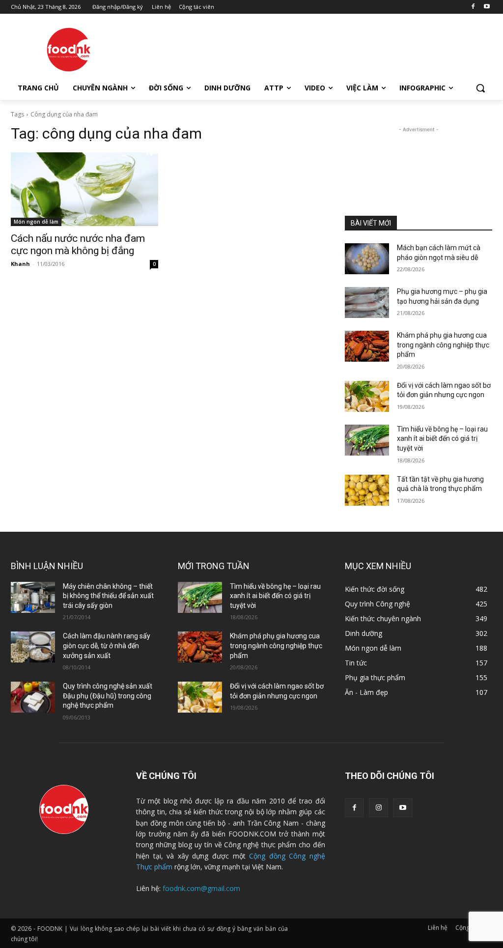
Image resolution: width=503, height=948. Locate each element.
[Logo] (68, 50)
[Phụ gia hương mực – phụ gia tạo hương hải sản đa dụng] (367, 302)
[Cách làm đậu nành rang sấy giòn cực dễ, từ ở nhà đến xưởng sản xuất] (33, 647)
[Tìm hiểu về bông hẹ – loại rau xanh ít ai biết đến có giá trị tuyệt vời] (367, 440)
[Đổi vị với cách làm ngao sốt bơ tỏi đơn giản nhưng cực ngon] (367, 396)
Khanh (20, 263)
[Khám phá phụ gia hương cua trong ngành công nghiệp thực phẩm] (367, 346)
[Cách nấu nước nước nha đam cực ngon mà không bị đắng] (84, 189)
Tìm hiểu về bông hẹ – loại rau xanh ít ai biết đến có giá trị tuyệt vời (442, 438)
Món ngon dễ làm (36, 221)
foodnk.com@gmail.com (201, 888)
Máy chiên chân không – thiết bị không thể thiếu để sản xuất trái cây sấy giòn (108, 595)
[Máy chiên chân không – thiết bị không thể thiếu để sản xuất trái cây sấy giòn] (33, 597)
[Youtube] (486, 7)
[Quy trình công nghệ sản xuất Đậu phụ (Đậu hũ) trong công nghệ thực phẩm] (33, 697)
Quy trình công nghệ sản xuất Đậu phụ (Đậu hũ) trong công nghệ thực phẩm (107, 695)
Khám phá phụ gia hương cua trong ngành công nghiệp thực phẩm (443, 344)
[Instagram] (378, 807)
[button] (480, 88)
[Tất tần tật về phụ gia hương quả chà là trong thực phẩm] (367, 490)
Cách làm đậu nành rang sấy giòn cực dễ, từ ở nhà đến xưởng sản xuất (106, 645)
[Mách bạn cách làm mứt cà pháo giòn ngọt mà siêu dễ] (367, 258)
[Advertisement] (241, 48)
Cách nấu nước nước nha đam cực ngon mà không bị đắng (78, 244)
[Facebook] (472, 7)
